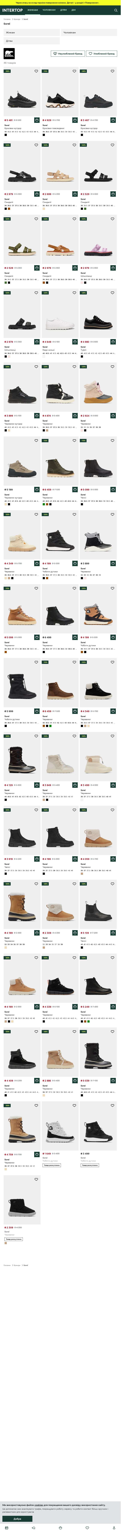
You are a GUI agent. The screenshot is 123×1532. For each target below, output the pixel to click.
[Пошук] (116, 10)
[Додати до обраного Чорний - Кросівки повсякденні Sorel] (74, 71)
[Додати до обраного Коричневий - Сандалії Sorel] (74, 219)
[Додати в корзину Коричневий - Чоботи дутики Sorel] (113, 637)
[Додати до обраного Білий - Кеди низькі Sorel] (74, 293)
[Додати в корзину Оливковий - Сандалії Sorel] (37, 268)
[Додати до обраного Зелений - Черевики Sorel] (74, 441)
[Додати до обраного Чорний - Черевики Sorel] (74, 367)
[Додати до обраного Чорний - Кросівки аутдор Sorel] (36, 71)
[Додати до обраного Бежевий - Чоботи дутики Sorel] (74, 1106)
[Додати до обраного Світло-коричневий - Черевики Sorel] (74, 736)
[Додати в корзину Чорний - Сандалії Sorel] (37, 194)
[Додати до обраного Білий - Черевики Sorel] (113, 736)
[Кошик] (60, 1528)
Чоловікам (69, 32)
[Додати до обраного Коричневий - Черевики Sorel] (36, 588)
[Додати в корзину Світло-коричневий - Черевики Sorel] (75, 785)
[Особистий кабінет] (114, 1528)
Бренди (17, 19)
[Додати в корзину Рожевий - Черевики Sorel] (113, 415)
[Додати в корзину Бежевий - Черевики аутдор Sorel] (37, 489)
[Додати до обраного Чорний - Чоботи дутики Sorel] (74, 514)
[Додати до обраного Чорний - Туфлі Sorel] (113, 293)
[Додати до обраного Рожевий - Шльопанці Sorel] (113, 219)
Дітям (9, 41)
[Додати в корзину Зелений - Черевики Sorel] (75, 489)
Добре (17, 1519)
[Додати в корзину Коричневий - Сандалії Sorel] (75, 268)
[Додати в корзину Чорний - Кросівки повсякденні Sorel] (75, 120)
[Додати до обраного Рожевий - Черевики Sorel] (113, 367)
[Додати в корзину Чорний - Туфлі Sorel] (113, 341)
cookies (38, 1505)
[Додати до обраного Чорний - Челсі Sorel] (113, 441)
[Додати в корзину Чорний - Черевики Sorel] (75, 415)
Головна (7, 19)
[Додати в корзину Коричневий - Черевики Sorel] (37, 637)
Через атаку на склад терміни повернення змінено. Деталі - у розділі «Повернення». (57, 3)
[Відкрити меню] (33, 1528)
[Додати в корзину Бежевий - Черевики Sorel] (37, 563)
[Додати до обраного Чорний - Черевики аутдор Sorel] (36, 367)
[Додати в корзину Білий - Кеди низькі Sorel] (75, 341)
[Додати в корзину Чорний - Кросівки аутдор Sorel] (37, 120)
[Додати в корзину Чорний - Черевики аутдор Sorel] (37, 415)
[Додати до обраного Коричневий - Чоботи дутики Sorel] (113, 588)
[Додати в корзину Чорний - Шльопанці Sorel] (37, 341)
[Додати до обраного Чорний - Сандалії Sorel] (36, 145)
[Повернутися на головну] (12, 10)
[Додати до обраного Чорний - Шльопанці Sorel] (36, 293)
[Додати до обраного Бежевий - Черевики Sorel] (36, 514)
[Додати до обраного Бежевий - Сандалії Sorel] (74, 145)
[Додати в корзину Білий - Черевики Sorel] (113, 785)
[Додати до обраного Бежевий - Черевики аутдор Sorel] (36, 441)
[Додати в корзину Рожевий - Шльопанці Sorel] (113, 268)
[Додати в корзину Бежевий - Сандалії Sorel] (75, 194)
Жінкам (10, 32)
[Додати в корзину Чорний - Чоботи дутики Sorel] (75, 563)
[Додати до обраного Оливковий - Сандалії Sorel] (36, 219)
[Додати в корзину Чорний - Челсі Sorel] (113, 489)
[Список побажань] (87, 1528)
